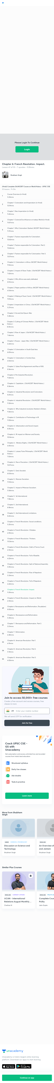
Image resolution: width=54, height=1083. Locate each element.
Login (27, 149)
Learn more (27, 795)
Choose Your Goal (13, 3)
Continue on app (27, 1077)
